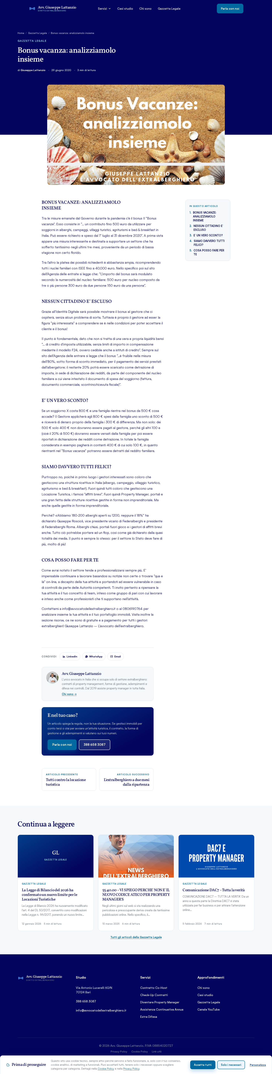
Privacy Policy (131, 1068)
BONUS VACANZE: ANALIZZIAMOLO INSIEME (204, 216)
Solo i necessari (231, 1064)
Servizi (102, 8)
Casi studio (125, 8)
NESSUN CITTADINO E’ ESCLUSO (208, 227)
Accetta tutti (203, 1064)
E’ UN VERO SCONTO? (208, 235)
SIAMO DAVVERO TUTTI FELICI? (209, 242)
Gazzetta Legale (169, 8)
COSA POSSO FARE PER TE (209, 252)
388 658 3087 (94, 744)
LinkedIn (72, 656)
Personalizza (258, 1064)
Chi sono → (69, 694)
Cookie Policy (106, 1068)
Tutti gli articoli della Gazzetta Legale (136, 937)
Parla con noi (230, 8)
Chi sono (145, 8)
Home (21, 33)
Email (117, 656)
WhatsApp (96, 656)
